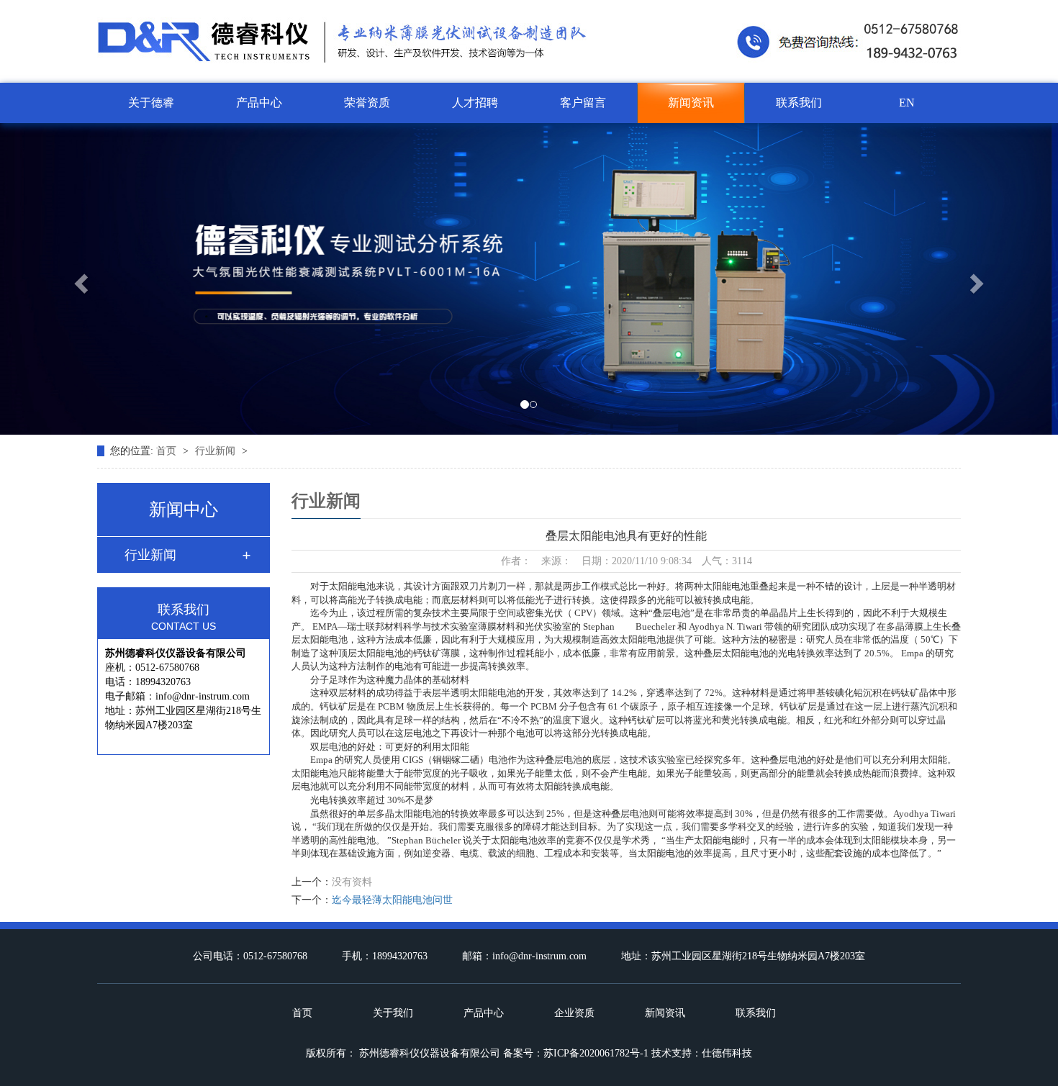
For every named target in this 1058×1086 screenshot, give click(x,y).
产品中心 (259, 102)
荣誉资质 (367, 102)
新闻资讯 (691, 102)
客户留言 (583, 102)
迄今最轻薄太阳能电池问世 (392, 900)
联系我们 (799, 102)
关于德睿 (151, 102)
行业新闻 (216, 450)
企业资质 (574, 1013)
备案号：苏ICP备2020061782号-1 (575, 1053)
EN (907, 102)
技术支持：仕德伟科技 (701, 1053)
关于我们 (393, 1013)
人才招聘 (475, 102)
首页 (167, 450)
